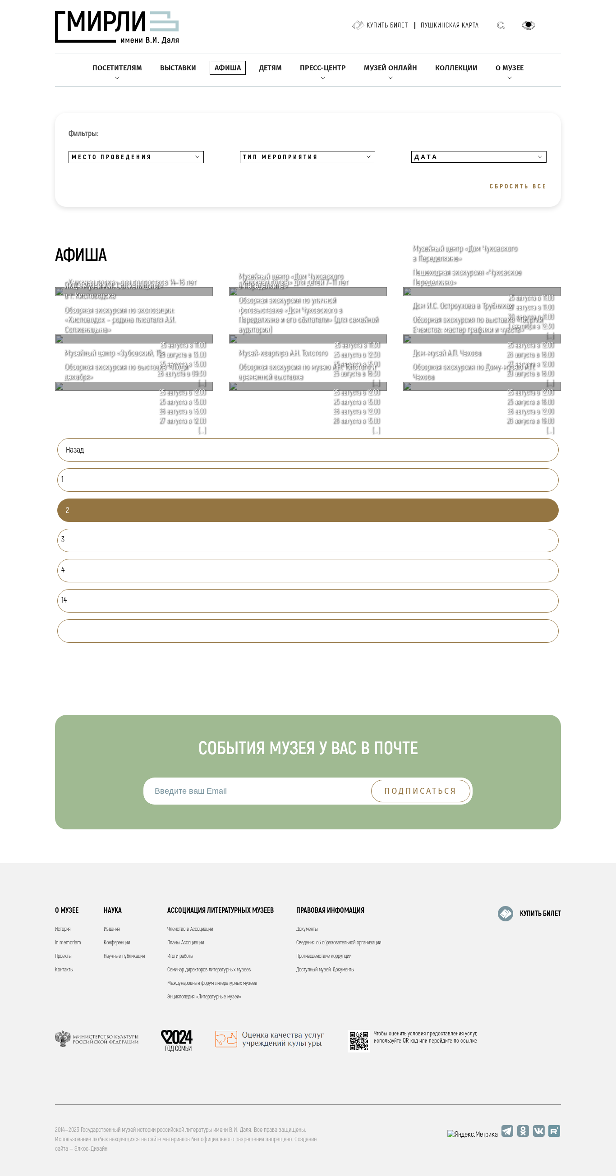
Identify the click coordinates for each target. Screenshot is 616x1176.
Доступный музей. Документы (325, 969)
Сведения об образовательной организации (338, 942)
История (63, 929)
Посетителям (117, 68)
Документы (307, 929)
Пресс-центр (323, 68)
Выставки (178, 68)
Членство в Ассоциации (190, 929)
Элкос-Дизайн (90, 1149)
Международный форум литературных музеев (212, 983)
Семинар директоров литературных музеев (209, 969)
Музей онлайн (390, 68)
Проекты (63, 956)
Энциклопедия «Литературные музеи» (204, 996)
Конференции (117, 942)
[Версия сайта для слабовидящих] (528, 25)
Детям (270, 68)
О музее (510, 68)
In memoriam (68, 942)
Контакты (64, 969)
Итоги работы (180, 956)
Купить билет (387, 25)
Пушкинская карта (450, 25)
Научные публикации (124, 956)
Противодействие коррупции (323, 956)
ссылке (468, 1040)
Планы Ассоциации (185, 942)
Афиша (228, 68)
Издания (112, 929)
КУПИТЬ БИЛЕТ (540, 913)
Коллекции (456, 68)
